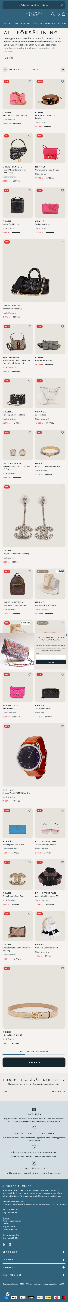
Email (37, 653)
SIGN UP (51, 662)
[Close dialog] (66, 635)
